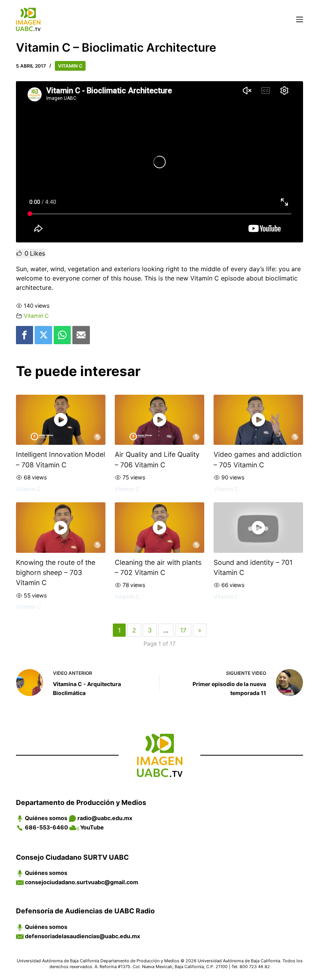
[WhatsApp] (62, 335)
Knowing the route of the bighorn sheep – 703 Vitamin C (55, 572)
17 (183, 630)
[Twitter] (43, 335)
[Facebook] (24, 335)
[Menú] (299, 19)
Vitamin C (70, 66)
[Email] (80, 335)
